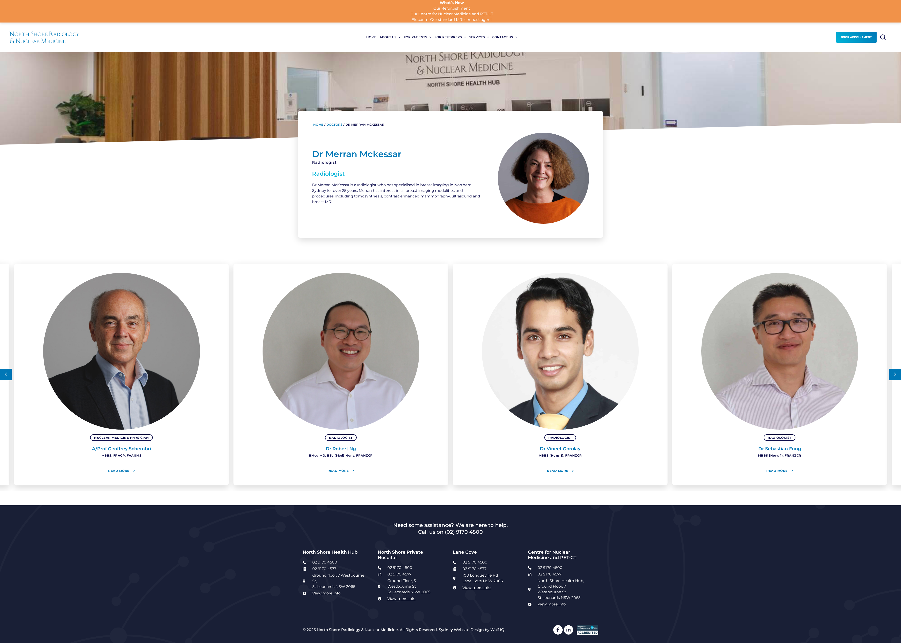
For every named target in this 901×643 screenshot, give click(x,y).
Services (477, 37)
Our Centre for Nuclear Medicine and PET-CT (451, 14)
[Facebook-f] (558, 630)
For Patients (415, 37)
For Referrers (448, 37)
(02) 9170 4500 (464, 532)
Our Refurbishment (451, 8)
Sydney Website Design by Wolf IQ (471, 630)
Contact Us (502, 37)
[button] (6, 374)
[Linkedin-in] (568, 630)
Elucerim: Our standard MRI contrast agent (452, 19)
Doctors (334, 124)
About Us (388, 37)
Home (371, 37)
